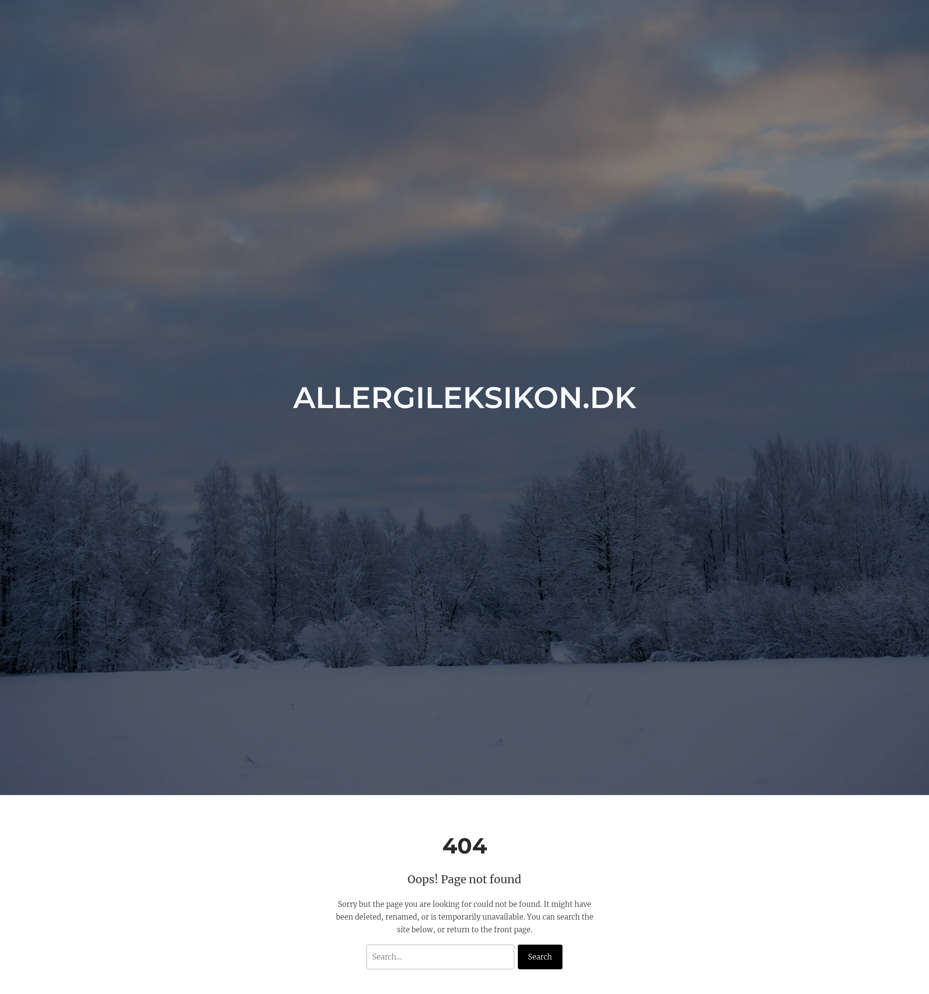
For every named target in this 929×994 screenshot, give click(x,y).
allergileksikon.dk (464, 397)
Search (540, 956)
